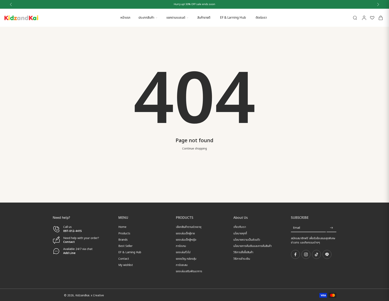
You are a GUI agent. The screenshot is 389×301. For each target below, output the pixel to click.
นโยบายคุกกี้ (240, 233)
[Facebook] (295, 254)
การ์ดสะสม (182, 265)
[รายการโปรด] (372, 17)
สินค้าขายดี (203, 17)
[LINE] (327, 254)
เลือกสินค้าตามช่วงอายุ (188, 227)
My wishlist (125, 265)
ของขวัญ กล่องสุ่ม (186, 258)
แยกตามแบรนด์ (175, 17)
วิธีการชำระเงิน (241, 258)
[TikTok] (316, 254)
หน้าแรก (125, 17)
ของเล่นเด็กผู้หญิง (186, 240)
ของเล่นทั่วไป (183, 252)
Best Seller (125, 246)
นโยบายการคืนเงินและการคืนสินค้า (252, 246)
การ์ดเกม (181, 246)
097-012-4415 (73, 231)
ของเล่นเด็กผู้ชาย (185, 233)
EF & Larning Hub (233, 17)
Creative (98, 295)
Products (124, 233)
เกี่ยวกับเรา (239, 227)
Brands (123, 240)
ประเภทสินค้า (146, 17)
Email (296, 228)
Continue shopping (194, 148)
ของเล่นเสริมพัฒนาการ (189, 271)
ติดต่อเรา (261, 17)
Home (122, 227)
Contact (69, 242)
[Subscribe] (331, 227)
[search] (355, 18)
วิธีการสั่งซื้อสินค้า (243, 252)
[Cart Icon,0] (380, 17)
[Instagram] (305, 254)
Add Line (69, 253)
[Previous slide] (11, 4)
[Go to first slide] (378, 4)
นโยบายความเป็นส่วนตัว (246, 240)
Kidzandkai (82, 295)
